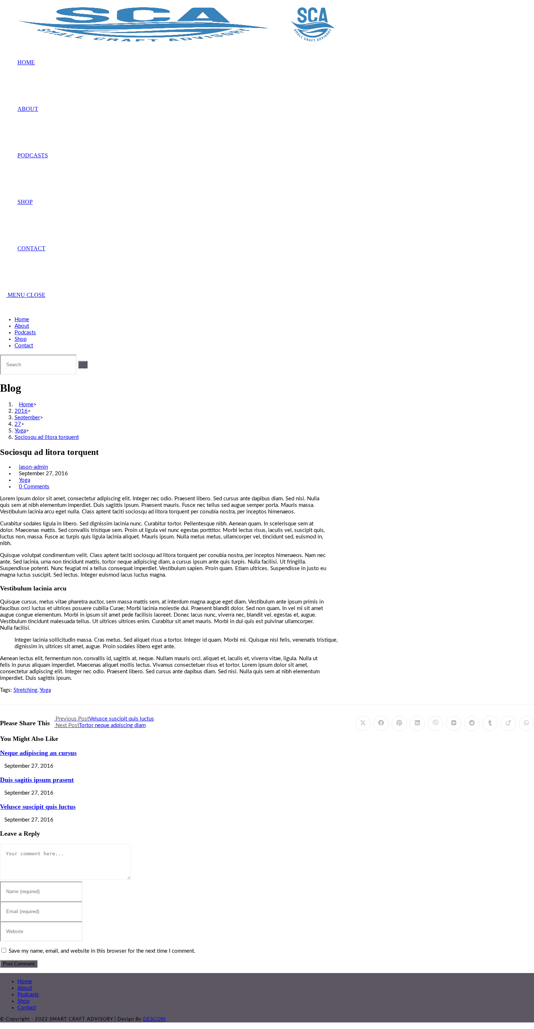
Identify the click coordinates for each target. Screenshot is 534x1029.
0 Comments (34, 486)
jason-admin (33, 467)
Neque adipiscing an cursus (38, 752)
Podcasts (25, 332)
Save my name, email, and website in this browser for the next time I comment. (102, 951)
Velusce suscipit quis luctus (38, 806)
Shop (21, 339)
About (22, 326)
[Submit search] (83, 364)
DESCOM (154, 1019)
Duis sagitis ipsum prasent (37, 779)
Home (22, 319)
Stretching (25, 690)
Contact (24, 345)
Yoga (24, 480)
